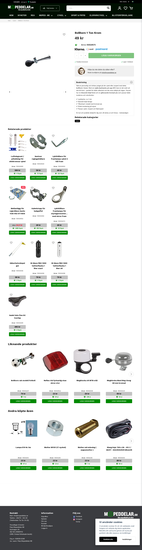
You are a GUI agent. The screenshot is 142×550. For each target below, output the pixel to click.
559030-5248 (20, 539)
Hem (11, 15)
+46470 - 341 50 (21, 518)
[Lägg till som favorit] (125, 8)
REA (33, 15)
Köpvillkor (44, 516)
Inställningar (127, 539)
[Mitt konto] (119, 8)
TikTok (78, 522)
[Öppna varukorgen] (131, 8)
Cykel (60, 15)
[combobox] (50, 8)
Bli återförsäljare (122, 15)
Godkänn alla (108, 539)
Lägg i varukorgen (17, 178)
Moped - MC (44, 15)
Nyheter (22, 15)
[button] (132, 1)
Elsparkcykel (97, 15)
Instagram (79, 519)
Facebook (79, 516)
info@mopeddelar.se (109, 72)
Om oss (44, 521)
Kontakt (44, 523)
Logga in (44, 528)
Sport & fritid (78, 15)
